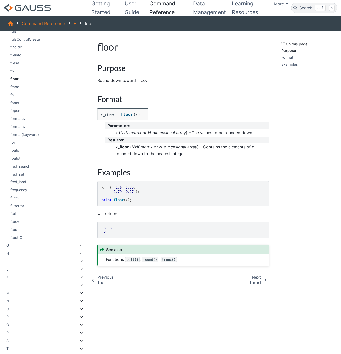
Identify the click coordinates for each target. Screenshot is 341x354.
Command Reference (43, 23)
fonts (14, 103)
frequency (18, 190)
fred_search (20, 166)
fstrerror (17, 206)
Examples (289, 64)
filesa (14, 63)
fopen (15, 111)
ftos (13, 229)
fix (12, 71)
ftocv (14, 221)
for (12, 142)
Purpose (288, 50)
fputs (14, 150)
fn (12, 95)
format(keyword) (24, 134)
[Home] (10, 23)
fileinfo (15, 55)
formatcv (18, 119)
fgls (13, 31)
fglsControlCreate (25, 39)
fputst (15, 158)
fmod (14, 87)
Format (287, 57)
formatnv (18, 126)
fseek (15, 198)
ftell (13, 214)
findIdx (16, 47)
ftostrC (16, 237)
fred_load (18, 182)
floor (14, 79)
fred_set (17, 174)
